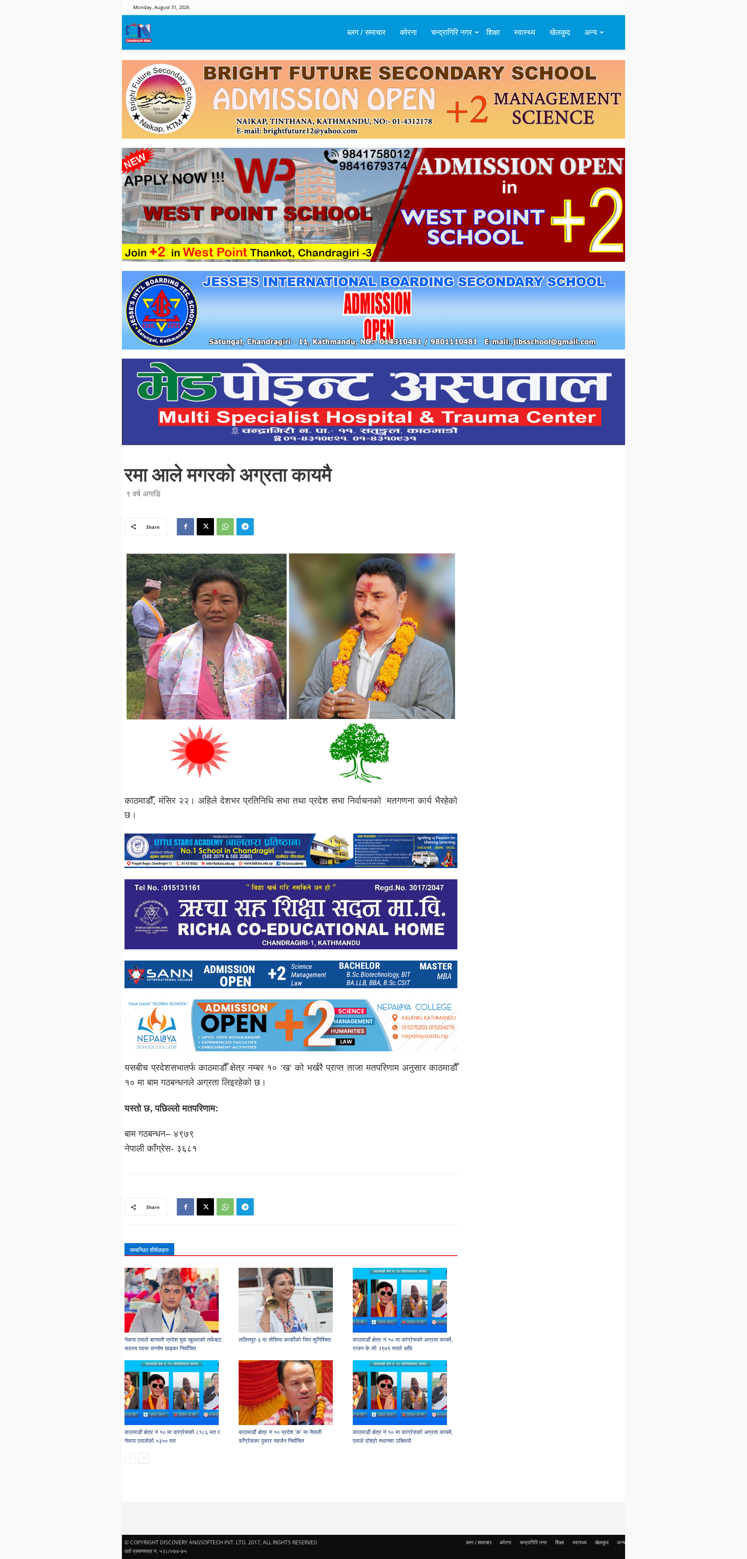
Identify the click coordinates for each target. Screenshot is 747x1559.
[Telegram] (245, 526)
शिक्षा (493, 32)
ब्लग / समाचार (366, 32)
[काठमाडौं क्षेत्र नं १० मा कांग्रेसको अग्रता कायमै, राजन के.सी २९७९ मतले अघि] (405, 1300)
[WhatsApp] (225, 526)
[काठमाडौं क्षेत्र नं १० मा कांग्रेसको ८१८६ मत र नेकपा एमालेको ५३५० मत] (177, 1392)
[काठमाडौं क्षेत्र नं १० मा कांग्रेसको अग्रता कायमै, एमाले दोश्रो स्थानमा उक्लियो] (405, 1392)
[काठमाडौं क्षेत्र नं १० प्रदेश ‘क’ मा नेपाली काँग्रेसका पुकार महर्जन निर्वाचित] (291, 1392)
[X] (205, 526)
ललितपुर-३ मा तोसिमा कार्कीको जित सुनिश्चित (285, 1339)
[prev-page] (129, 1458)
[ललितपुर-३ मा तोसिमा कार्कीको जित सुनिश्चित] (291, 1300)
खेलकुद (559, 32)
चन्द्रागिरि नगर (451, 32)
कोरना (408, 32)
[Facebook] (185, 526)
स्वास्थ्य (524, 32)
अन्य (590, 32)
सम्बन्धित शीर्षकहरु (149, 1250)
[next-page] (143, 1458)
